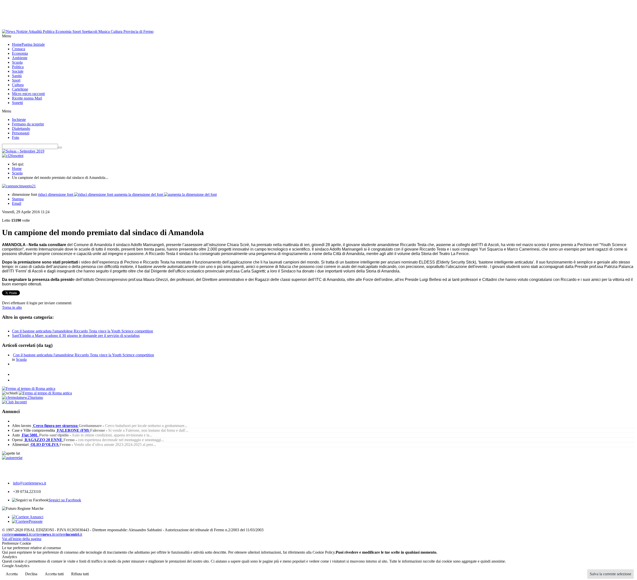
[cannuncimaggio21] (19, 186)
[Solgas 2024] (23, 151)
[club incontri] (14, 402)
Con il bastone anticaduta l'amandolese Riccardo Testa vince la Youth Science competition (82, 331)
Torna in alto (12, 307)
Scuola (17, 173)
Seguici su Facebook (65, 500)
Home (17, 168)
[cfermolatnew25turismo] (22, 397)
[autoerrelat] (12, 458)
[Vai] (60, 147)
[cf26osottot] (12, 156)
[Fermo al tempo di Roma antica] (28, 388)
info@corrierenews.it (29, 483)
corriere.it (16, 534)
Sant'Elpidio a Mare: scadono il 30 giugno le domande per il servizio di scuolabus (76, 335)
